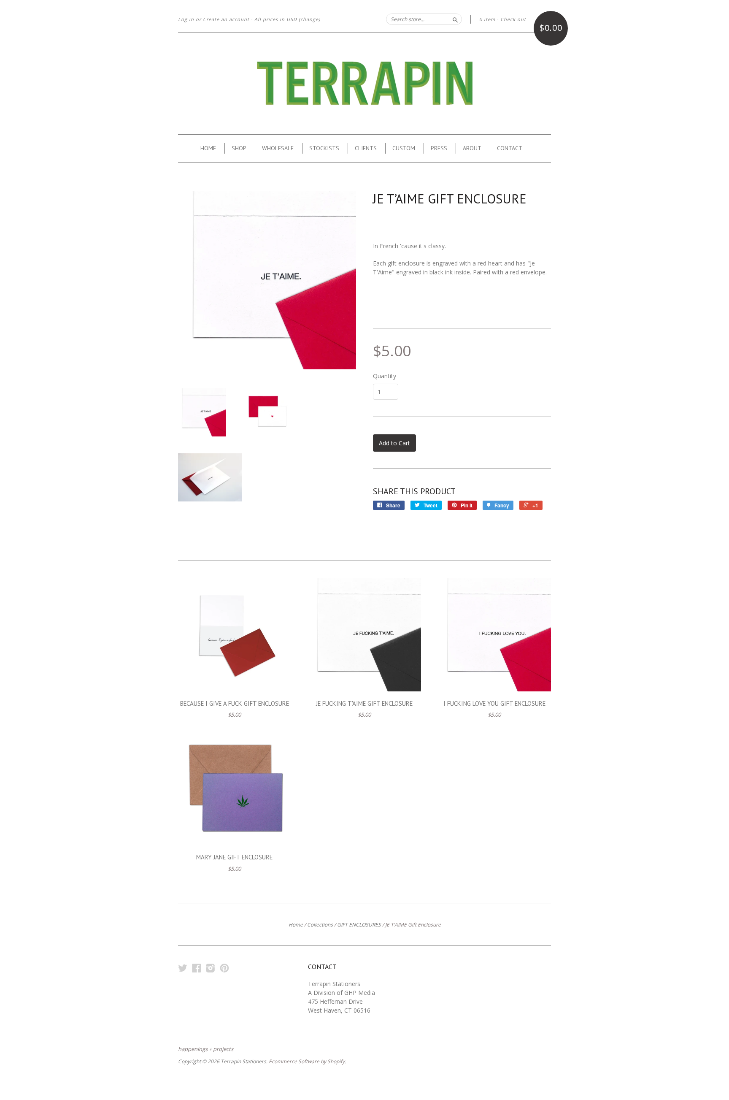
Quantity (384, 376)
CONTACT (509, 148)
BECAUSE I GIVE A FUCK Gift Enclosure (234, 703)
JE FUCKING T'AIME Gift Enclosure (364, 703)
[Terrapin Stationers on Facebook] (196, 968)
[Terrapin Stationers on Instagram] (210, 968)
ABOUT (472, 148)
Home (296, 924)
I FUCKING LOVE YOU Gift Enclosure (494, 703)
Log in (186, 19)
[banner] (364, 83)
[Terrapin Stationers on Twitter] (182, 968)
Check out (513, 19)
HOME (208, 148)
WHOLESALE (278, 148)
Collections (320, 924)
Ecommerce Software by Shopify (307, 1061)
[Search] (455, 19)
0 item (487, 19)
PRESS (439, 148)
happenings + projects (205, 1049)
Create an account (226, 19)
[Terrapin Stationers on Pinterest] (224, 968)
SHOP (239, 148)
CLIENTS (366, 148)
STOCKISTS (324, 148)
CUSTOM (403, 148)
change (309, 19)
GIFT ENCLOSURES (359, 924)
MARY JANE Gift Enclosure (234, 857)
